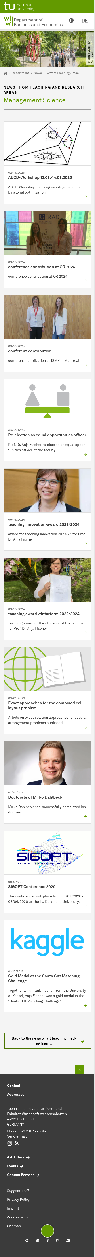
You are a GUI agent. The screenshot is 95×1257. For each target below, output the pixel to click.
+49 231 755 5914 (32, 1131)
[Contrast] (71, 20)
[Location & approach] (47, 1241)
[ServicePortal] (57, 1241)
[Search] (27, 1241)
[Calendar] (37, 1241)
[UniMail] (68, 1241)
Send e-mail (17, 1136)
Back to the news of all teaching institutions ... (44, 1041)
